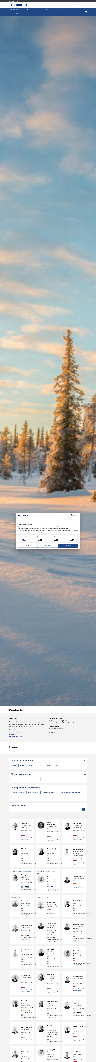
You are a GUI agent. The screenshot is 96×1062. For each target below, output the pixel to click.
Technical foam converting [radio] (49, 792)
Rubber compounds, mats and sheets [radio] (70, 792)
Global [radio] (14, 765)
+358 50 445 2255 (51, 992)
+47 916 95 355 (51, 913)
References (49, 10)
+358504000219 (77, 1040)
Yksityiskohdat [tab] (48, 520)
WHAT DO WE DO (14, 10)
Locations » (13, 734)
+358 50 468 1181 (25, 891)
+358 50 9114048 (77, 839)
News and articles (14, 14)
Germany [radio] (31, 765)
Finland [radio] (22, 765)
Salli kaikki (68, 545)
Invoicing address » (15, 736)
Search (83, 809)
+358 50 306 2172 (51, 941)
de (14, 1)
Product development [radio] (32, 779)
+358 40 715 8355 (25, 991)
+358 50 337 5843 (25, 915)
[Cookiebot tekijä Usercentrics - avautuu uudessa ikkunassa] (72, 515)
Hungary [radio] (40, 765)
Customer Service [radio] (16, 779)
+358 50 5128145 (25, 839)
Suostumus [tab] (27, 520)
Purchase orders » (15, 732)
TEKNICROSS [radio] (37, 797)
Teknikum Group (70, 10)
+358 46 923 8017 (51, 840)
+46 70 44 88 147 (77, 887)
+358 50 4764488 (51, 865)
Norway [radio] (49, 765)
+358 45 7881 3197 (78, 940)
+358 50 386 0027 (25, 939)
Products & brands (26, 10)
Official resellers (58, 10)
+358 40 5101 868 (25, 966)
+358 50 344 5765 (77, 965)
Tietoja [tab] (69, 520)
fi (12, 1)
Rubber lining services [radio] (18, 792)
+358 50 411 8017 (25, 865)
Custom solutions (39, 10)
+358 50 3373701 (51, 1017)
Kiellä (27, 545)
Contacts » (12, 730)
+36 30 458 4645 (77, 990)
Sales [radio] (56, 779)
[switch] (40, 540)
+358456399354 (77, 864)
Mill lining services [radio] (33, 792)
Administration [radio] (46, 779)
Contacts (23, 14)
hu (17, 1)
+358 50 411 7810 (51, 890)
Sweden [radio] (58, 765)
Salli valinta (48, 545)
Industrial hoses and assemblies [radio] (20, 797)
